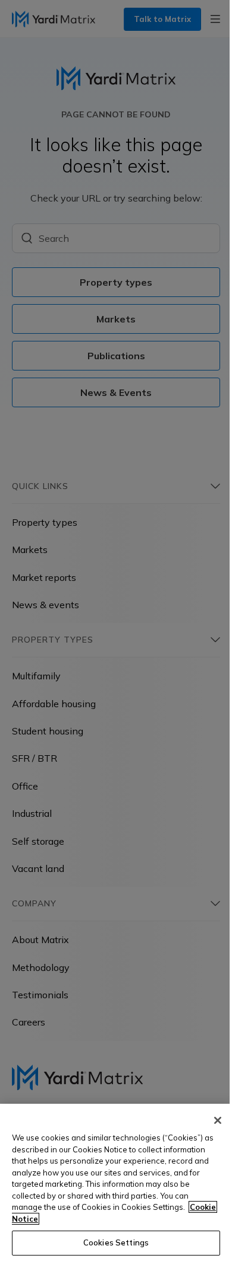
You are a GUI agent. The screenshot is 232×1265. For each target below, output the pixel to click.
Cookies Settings (116, 1242)
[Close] (218, 1120)
